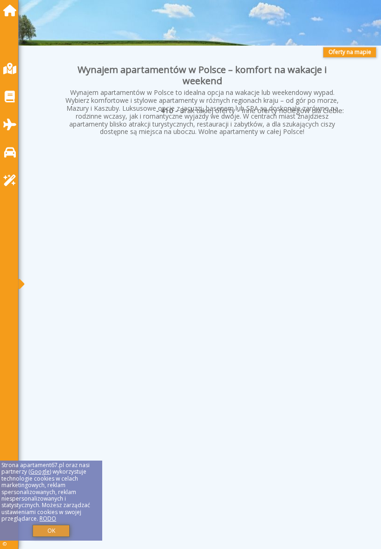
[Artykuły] (12, 96)
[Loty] (12, 124)
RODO (47, 518)
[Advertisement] (202, 221)
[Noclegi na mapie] (12, 68)
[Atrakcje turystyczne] (12, 180)
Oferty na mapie (349, 52)
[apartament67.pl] (12, 10)
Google (40, 471)
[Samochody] (12, 152)
